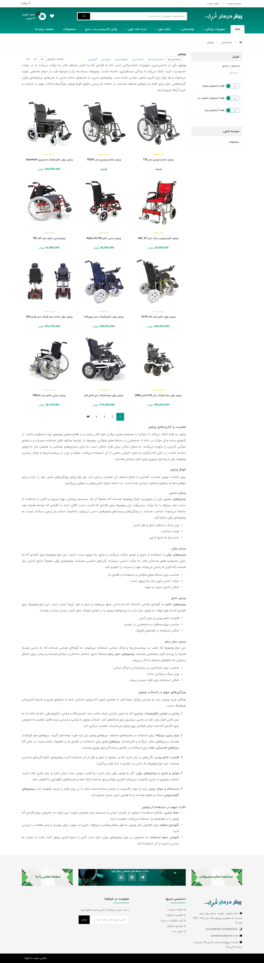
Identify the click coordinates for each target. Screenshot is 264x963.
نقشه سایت (213, 3)
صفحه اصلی (231, 131)
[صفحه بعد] (88, 417)
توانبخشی (187, 29)
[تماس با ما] (47, 877)
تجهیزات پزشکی (215, 29)
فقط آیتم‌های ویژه (214, 110)
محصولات (69, 29)
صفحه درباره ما (234, 3)
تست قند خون (137, 29)
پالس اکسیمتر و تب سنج (101, 29)
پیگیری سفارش (175, 926)
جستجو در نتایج (231, 66)
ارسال (84, 919)
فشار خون (164, 29)
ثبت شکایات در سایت (171, 920)
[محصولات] (217, 877)
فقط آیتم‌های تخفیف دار (211, 98)
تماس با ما (177, 931)
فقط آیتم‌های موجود (213, 86)
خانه (237, 29)
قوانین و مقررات (174, 915)
